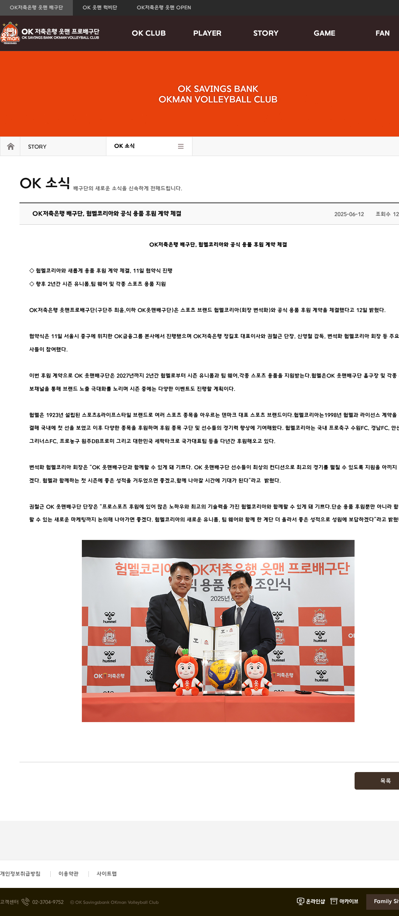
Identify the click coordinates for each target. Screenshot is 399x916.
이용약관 (68, 874)
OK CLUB (149, 33)
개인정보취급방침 (20, 874)
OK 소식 (124, 146)
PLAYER (207, 33)
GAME (324, 33)
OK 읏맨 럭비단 (100, 8)
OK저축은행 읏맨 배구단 (36, 8)
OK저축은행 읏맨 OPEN (164, 8)
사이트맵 (107, 874)
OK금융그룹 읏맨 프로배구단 (50, 33)
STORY (266, 33)
